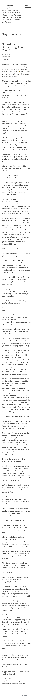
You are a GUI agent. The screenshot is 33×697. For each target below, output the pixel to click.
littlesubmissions (6, 56)
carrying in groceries (18, 681)
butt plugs (9, 681)
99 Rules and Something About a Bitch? (15, 47)
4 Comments (5, 59)
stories (9, 678)
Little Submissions (9, 5)
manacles (11, 683)
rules (24, 683)
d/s (25, 681)
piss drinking (18, 683)
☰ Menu (28, 6)
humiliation (5, 683)
